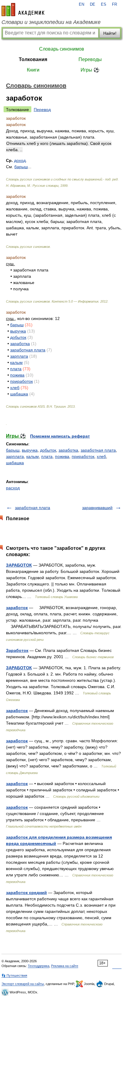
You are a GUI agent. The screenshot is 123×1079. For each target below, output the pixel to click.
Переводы (90, 59)
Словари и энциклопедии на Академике (51, 22)
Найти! (109, 33)
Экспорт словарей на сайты (22, 984)
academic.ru (22, 9)
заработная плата (27, 349)
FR (114, 4)
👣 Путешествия (14, 975)
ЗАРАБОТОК (19, 565)
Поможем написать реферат (60, 436)
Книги (33, 69)
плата (15, 368)
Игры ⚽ (90, 69)
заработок (17, 607)
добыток (18, 337)
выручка (18, 331)
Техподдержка (38, 966)
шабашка (19, 393)
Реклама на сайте (64, 966)
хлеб (14, 387)
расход (13, 487)
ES (103, 4)
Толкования (33, 59)
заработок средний (26, 892)
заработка (20, 343)
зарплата (19, 356)
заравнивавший (97, 507)
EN (81, 4)
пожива (17, 375)
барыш (17, 324)
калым (16, 362)
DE (92, 4)
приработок (21, 381)
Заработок (17, 650)
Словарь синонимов (61, 48)
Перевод (42, 109)
